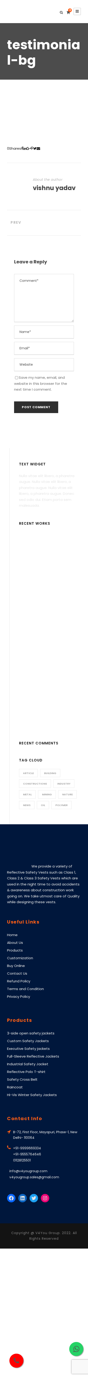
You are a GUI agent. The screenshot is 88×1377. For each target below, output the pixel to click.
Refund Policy (18, 981)
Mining (47, 794)
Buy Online (16, 965)
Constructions (35, 784)
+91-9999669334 (27, 1148)
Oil (43, 805)
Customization (20, 958)
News (27, 805)
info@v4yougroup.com (28, 1171)
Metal (27, 794)
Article (28, 773)
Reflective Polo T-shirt (26, 1071)
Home (12, 934)
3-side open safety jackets (30, 1033)
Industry (63, 784)
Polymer (61, 805)
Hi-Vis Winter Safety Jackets (32, 1094)
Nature (67, 794)
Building (50, 773)
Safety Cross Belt (22, 1079)
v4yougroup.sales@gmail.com (34, 1177)
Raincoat (15, 1087)
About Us (15, 942)
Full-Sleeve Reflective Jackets (33, 1056)
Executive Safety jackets (28, 1048)
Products (15, 950)
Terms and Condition (25, 988)
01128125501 (22, 1160)
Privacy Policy (18, 996)
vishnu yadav (54, 188)
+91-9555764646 (27, 1154)
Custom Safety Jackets (28, 1040)
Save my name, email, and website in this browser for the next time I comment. (40, 383)
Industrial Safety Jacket (27, 1064)
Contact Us (17, 973)
